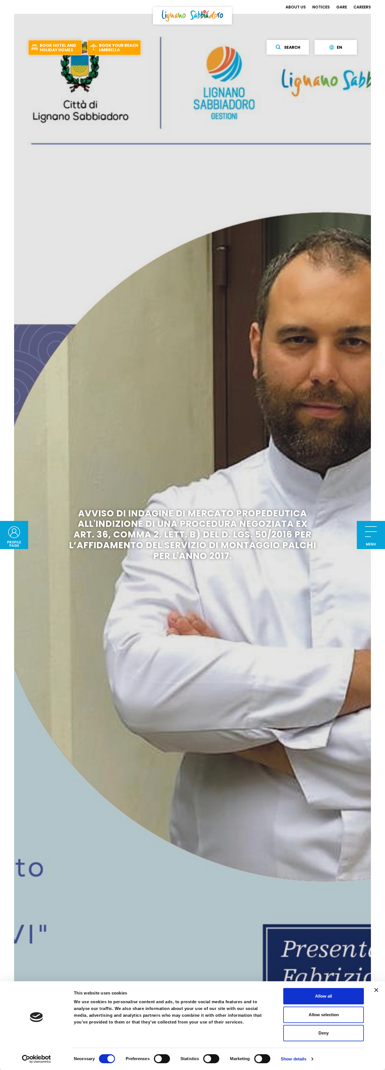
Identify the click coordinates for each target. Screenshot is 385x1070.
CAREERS (362, 7)
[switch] (162, 1058)
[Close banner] (376, 990)
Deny (323, 1033)
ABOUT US (296, 7)
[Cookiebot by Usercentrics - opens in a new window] (36, 1059)
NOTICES (321, 7)
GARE (341, 7)
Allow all (323, 996)
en (339, 47)
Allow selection (324, 1014)
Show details (293, 1058)
